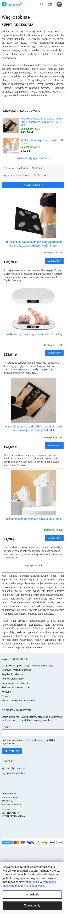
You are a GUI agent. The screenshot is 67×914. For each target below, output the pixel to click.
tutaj (32, 882)
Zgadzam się (32, 905)
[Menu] (59, 4)
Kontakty (7, 691)
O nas (5, 696)
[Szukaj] (41, 4)
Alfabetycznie (41, 175)
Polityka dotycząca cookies (16, 687)
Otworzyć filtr (33, 185)
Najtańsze (23, 168)
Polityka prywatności (13, 678)
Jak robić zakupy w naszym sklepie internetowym (28, 665)
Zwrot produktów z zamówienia (18, 700)
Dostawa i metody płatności (16, 670)
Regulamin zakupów (12, 674)
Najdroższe (38, 168)
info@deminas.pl (16, 768)
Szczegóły (54, 260)
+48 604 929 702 (16, 773)
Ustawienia (32, 894)
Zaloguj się (11, 751)
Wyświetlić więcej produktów (32, 158)
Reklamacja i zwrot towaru (16, 683)
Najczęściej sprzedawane (16, 175)
